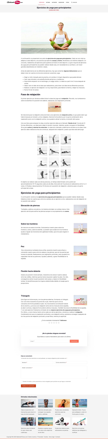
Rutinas (48, 2)
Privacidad (40, 437)
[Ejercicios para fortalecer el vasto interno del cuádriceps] (28, 421)
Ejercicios (41, 2)
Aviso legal (52, 437)
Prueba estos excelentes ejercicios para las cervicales (62, 412)
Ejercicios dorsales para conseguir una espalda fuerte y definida (44, 412)
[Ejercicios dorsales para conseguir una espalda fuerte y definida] (45, 403)
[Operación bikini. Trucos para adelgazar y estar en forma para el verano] (79, 403)
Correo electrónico (61, 362)
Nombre (24, 362)
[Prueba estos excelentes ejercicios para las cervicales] (62, 403)
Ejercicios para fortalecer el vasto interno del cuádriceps (28, 430)
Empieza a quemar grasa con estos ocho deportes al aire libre (45, 430)
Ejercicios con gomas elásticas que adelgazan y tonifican (79, 430)
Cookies (46, 437)
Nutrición (54, 2)
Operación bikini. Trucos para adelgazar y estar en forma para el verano (79, 412)
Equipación (61, 2)
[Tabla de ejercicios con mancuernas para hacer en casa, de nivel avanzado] (28, 403)
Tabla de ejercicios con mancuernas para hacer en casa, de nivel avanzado (28, 412)
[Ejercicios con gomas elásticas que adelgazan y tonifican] (79, 421)
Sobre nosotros (33, 437)
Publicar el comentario (28, 386)
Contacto (57, 437)
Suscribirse (74, 341)
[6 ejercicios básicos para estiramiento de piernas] (62, 421)
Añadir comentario (27, 367)
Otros (67, 2)
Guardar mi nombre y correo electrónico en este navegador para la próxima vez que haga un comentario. (47, 381)
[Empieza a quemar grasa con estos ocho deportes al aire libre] (45, 421)
